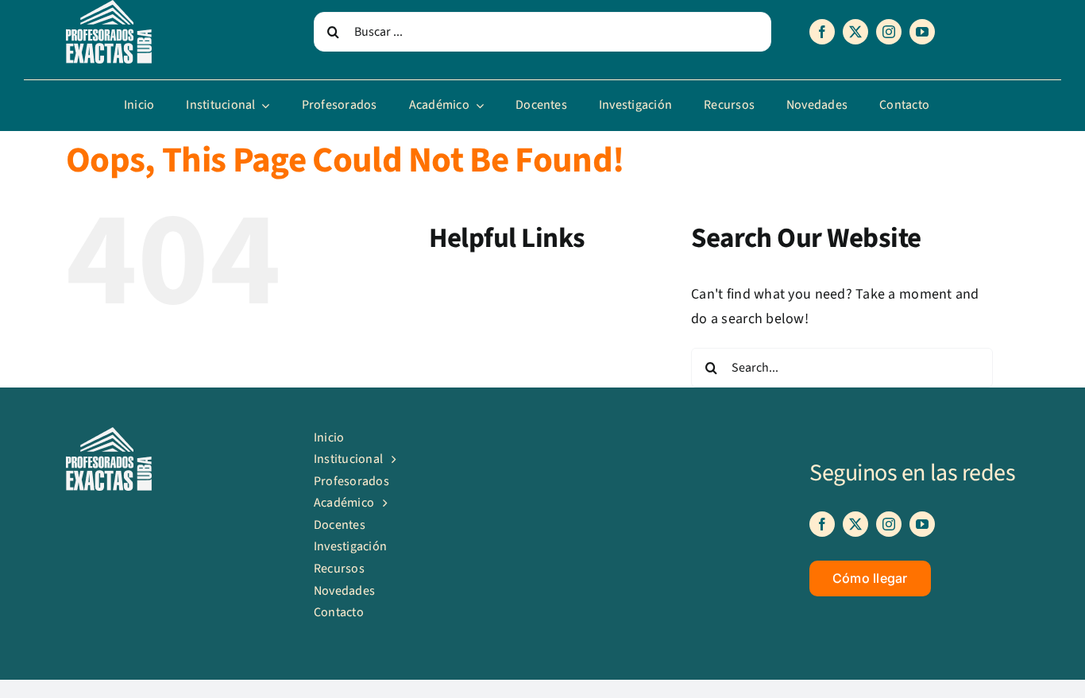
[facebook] (822, 31)
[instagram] (889, 31)
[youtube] (922, 31)
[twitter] (855, 31)
